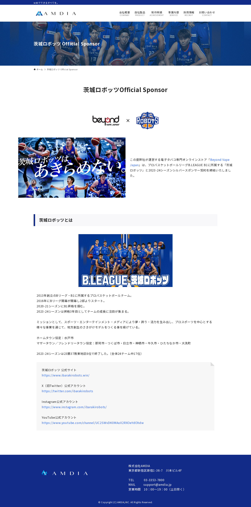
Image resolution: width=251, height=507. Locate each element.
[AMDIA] (56, 13)
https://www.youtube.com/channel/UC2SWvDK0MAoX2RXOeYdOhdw (93, 422)
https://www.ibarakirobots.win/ (65, 375)
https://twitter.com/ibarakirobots (67, 391)
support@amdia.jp (158, 484)
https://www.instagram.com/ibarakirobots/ (74, 407)
